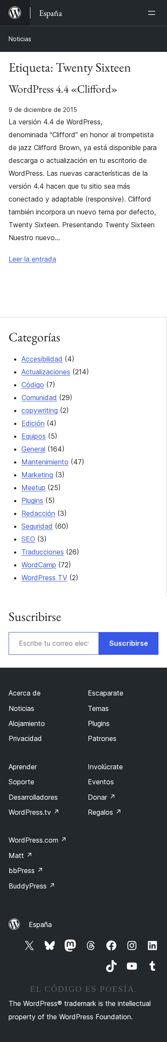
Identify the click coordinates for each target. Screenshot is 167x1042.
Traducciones (42, 552)
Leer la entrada (32, 259)
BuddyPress (32, 886)
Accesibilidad (42, 359)
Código (32, 384)
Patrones (102, 738)
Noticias (20, 38)
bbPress (26, 870)
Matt (21, 855)
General (33, 449)
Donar (102, 797)
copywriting (39, 410)
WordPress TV (44, 577)
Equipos (33, 436)
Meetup (33, 487)
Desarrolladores (33, 797)
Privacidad (25, 738)
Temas (98, 708)
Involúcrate (105, 766)
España (40, 924)
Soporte (21, 781)
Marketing (37, 474)
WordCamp (38, 564)
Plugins (32, 500)
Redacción (38, 513)
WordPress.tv (34, 812)
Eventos (101, 781)
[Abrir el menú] (153, 13)
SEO (28, 539)
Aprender (23, 766)
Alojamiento (27, 723)
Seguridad (37, 526)
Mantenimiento (45, 462)
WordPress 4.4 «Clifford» (63, 89)
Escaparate (105, 693)
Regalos (105, 812)
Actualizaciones (45, 371)
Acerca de (25, 693)
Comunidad (39, 397)
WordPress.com (38, 840)
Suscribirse (128, 643)
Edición (33, 423)
